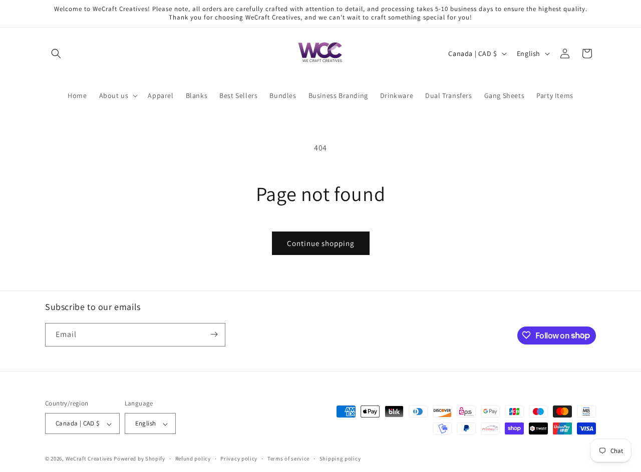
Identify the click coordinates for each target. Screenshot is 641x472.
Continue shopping (321, 243)
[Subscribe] (214, 334)
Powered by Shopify (139, 459)
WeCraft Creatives (89, 459)
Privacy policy (238, 458)
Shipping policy (340, 458)
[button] (56, 53)
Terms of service (288, 458)
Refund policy (193, 458)
